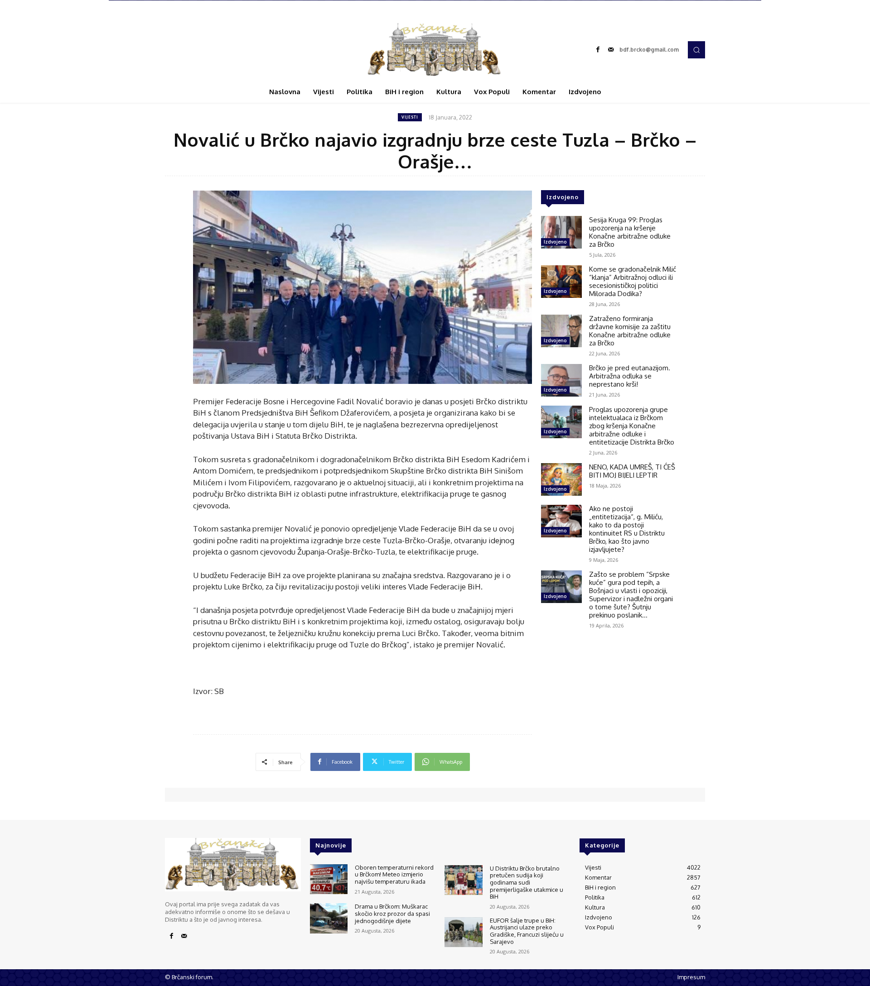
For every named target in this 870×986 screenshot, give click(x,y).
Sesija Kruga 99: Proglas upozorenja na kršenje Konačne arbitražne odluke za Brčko (630, 232)
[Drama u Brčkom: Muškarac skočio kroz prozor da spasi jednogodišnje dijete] (329, 918)
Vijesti (409, 117)
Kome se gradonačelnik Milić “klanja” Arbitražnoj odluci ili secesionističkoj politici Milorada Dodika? (632, 281)
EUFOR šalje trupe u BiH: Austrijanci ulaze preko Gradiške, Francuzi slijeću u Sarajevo (527, 931)
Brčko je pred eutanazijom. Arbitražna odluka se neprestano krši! (629, 376)
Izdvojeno (555, 242)
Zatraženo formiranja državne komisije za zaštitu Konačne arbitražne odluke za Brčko (630, 330)
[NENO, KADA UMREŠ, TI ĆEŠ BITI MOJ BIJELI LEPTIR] (561, 479)
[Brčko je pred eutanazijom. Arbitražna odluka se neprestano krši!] (561, 380)
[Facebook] (598, 49)
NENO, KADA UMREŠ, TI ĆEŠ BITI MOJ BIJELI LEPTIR (632, 471)
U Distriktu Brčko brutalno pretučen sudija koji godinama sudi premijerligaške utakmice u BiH (526, 882)
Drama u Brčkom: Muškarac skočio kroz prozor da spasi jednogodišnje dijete (392, 913)
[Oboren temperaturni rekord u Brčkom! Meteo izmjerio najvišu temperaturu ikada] (329, 879)
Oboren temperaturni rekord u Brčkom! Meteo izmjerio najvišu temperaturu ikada (394, 874)
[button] (696, 49)
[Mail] (610, 49)
